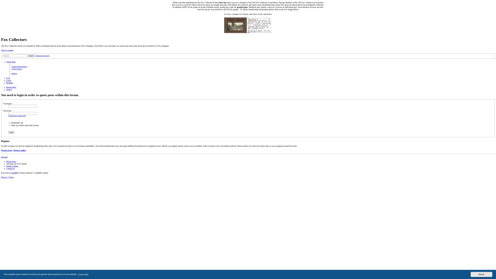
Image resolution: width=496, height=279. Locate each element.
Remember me (17, 123)
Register (4, 157)
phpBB (14, 173)
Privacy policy (20, 150)
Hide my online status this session (25, 125)
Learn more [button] (83, 274)
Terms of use (6, 150)
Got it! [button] (481, 274)
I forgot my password (17, 116)
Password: (7, 111)
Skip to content (7, 50)
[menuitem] (19, 66)
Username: (7, 104)
